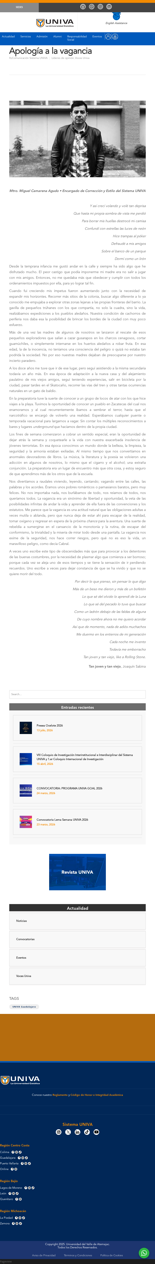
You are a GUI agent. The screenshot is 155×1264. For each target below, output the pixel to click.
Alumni (57, 36)
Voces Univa (82, 58)
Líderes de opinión (63, 58)
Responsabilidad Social (77, 38)
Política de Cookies (111, 1255)
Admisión (42, 36)
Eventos (97, 36)
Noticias (21, 921)
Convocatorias (25, 939)
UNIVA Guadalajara (24, 1006)
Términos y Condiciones (78, 1255)
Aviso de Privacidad (44, 1255)
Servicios (25, 36)
